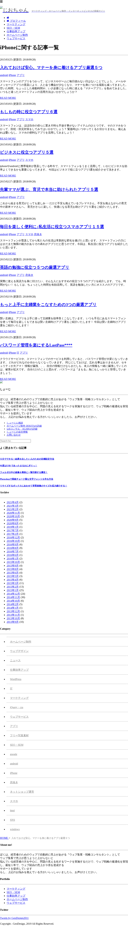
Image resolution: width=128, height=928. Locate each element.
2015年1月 (13, 590)
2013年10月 (13, 618)
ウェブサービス (16, 38)
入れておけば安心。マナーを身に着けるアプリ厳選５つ (51, 67)
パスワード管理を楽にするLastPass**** (36, 345)
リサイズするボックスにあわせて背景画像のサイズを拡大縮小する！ (33, 485)
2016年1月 (13, 558)
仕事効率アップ (16, 31)
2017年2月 (13, 534)
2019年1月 (13, 526)
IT (18, 352)
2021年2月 (13, 509)
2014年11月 (13, 597)
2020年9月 (13, 519)
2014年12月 (13, 593)
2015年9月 (13, 565)
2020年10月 (13, 516)
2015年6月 (13, 572)
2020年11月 (13, 512)
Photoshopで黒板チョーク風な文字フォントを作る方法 (26, 479)
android (4, 75)
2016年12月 (13, 537)
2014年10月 (13, 600)
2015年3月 (13, 583)
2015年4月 (13, 579)
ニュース (15, 660)
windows (15, 829)
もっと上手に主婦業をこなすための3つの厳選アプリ (48, 304)
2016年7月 (13, 551)
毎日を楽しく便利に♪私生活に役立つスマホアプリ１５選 (52, 226)
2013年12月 (13, 611)
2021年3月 (13, 505)
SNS (12, 819)
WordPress (15, 679)
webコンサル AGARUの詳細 (22, 429)
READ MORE (8, 97)
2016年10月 (13, 541)
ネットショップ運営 (22, 791)
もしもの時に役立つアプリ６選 (29, 112)
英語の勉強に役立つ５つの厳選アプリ (34, 267)
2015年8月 (13, 569)
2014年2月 (13, 604)
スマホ (29, 119)
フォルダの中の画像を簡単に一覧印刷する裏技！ (24, 472)
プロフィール (17, 20)
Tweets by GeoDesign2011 (14, 918)
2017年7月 (13, 530)
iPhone (12, 75)
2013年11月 (13, 614)
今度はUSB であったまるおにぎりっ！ (18, 465)
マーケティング (16, 24)
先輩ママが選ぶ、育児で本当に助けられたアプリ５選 (49, 189)
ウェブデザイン (19, 651)
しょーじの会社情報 (17, 432)
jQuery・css (16, 707)
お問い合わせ (14, 435)
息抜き (38, 234)
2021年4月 (13, 502)
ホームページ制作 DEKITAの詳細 (24, 426)
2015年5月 (13, 576)
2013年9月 (13, 621)
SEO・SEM (13, 27)
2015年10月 (13, 562)
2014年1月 (13, 607)
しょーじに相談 (15, 423)
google (13, 754)
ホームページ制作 (17, 35)
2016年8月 (13, 548)
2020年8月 (13, 523)
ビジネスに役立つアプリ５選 (27, 152)
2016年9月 (13, 544)
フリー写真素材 (19, 735)
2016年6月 (13, 555)
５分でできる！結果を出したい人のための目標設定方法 (27, 459)
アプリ (21, 75)
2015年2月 (13, 586)
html (12, 810)
